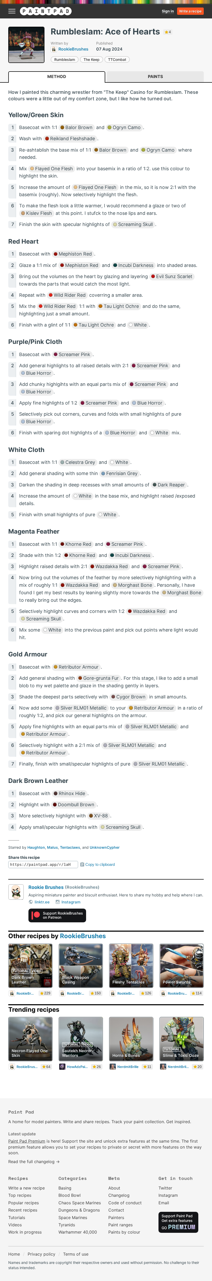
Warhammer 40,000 (77, 1232)
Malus (52, 847)
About (114, 1188)
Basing (64, 1188)
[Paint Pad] (46, 11)
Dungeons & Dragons (79, 1210)
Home (14, 1254)
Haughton (36, 847)
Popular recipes (23, 1202)
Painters (116, 1217)
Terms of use (75, 1254)
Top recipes (19, 1195)
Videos (15, 1224)
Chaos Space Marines (79, 1202)
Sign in (168, 11)
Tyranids (66, 1224)
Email (163, 1202)
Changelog (119, 1195)
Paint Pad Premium (26, 1141)
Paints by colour (124, 1232)
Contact (116, 1210)
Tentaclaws (70, 847)
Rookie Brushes (46, 887)
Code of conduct (125, 1202)
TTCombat (117, 59)
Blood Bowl (69, 1195)
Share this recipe (24, 857)
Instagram (71, 902)
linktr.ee (42, 902)
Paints (155, 76)
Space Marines (72, 1217)
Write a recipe (190, 11)
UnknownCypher (105, 847)
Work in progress (25, 1232)
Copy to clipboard (100, 864)
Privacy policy (41, 1254)
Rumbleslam (64, 59)
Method (56, 76)
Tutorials (16, 1217)
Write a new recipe (26, 1188)
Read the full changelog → (34, 1161)
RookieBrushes (83, 936)
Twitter (165, 1188)
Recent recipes (22, 1210)
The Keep (92, 59)
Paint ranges (120, 1224)
